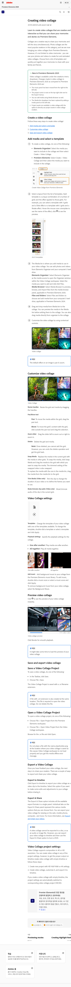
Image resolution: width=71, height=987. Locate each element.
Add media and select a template (42, 125)
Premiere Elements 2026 (10, 7)
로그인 (67, 2)
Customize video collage (39, 129)
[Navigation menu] (3, 2)
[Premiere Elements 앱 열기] (69, 12)
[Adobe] (9, 2)
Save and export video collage (41, 132)
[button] (60, 2)
